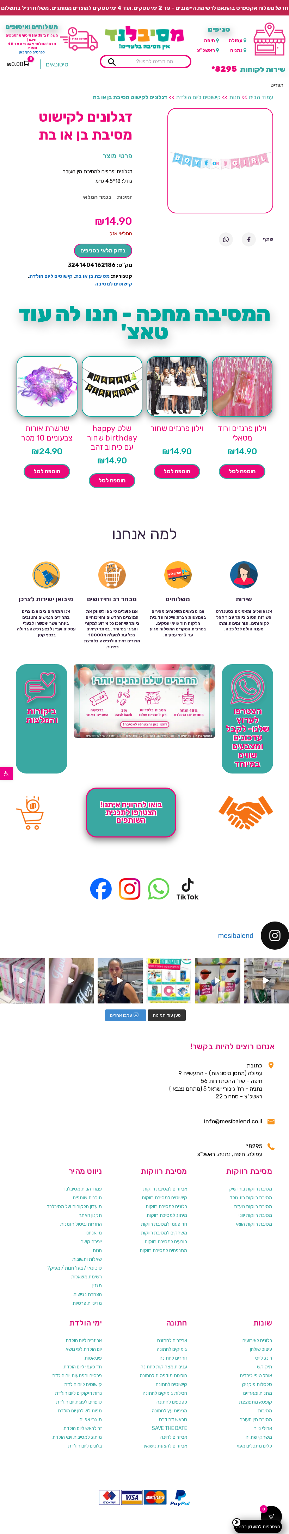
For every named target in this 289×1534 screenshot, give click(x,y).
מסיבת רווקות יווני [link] (255, 1215)
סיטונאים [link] (57, 64)
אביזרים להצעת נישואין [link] (165, 1446)
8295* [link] (254, 1146)
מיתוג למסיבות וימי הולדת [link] (77, 1437)
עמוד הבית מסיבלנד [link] (82, 1189)
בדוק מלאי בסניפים (103, 250)
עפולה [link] (235, 41)
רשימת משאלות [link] (86, 1277)
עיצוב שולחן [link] (261, 1349)
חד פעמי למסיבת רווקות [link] (164, 1224)
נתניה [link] (236, 50)
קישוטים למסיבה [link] (113, 284)
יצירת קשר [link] (91, 1242)
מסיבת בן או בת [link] (92, 276)
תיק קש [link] (264, 1367)
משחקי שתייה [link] (259, 1437)
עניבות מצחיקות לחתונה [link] (164, 1367)
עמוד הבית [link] (260, 97)
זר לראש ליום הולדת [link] (82, 1428)
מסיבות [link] (265, 1411)
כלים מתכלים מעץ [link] (254, 1446)
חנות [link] (234, 97)
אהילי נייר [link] (263, 1428)
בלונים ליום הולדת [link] (85, 1446)
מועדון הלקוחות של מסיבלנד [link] (74, 1206)
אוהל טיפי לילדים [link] (256, 1376)
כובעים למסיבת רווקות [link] (165, 1242)
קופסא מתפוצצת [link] (255, 1402)
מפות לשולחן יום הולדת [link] (80, 1411)
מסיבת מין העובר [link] (256, 1420)
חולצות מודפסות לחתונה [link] (163, 1376)
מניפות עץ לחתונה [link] (169, 1411)
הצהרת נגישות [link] (87, 1294)
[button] (277, 85)
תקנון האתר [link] (90, 1215)
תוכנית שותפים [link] (87, 1198)
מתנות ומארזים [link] (257, 1393)
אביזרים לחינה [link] (173, 1437)
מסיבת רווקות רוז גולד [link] (251, 1198)
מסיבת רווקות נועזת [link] (253, 1206)
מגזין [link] (97, 1286)
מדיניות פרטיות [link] (87, 1303)
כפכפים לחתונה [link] (171, 1402)
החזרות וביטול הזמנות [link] (81, 1224)
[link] (6, 773)
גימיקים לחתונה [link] (172, 1349)
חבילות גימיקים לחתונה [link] (165, 1393)
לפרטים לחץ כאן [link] (32, 52)
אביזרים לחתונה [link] (172, 1340)
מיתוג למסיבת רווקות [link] (167, 1215)
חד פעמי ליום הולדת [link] (82, 1367)
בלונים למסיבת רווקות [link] (166, 1206)
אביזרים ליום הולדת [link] (84, 1340)
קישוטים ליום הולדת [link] (198, 97)
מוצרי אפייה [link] (91, 1420)
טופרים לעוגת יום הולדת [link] (79, 1402)
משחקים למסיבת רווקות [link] (164, 1233)
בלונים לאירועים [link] (257, 1340)
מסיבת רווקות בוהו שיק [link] (250, 1189)
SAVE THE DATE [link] (169, 1428)
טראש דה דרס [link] (173, 1420)
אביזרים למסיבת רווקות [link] (165, 1189)
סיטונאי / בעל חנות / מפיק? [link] (74, 1268)
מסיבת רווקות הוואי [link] (254, 1224)
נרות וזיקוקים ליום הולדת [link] (78, 1393)
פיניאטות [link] (93, 1358)
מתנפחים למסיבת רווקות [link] (163, 1250)
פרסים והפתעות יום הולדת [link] (77, 1376)
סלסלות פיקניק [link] (257, 1384)
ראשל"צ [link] (206, 50)
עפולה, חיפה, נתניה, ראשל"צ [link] (229, 1154)
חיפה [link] (209, 41)
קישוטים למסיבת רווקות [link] (164, 1198)
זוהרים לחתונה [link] (173, 1358)
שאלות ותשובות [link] (87, 1259)
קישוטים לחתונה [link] (171, 1384)
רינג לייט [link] (263, 1358)
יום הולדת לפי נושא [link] (84, 1349)
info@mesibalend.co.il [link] (233, 1121)
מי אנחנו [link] (94, 1233)
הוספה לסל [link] (242, 471)
